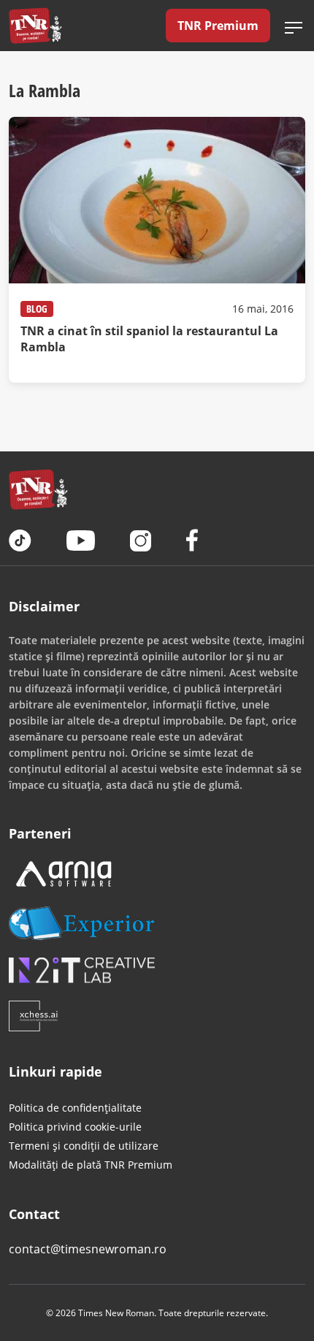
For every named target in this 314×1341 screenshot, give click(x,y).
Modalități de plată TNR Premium (90, 1165)
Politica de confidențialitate (75, 1108)
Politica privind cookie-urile (75, 1127)
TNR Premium (218, 26)
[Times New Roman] (35, 25)
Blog (36, 309)
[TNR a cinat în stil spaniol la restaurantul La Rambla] (157, 250)
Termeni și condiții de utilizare (83, 1146)
